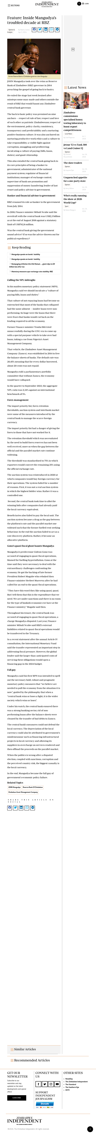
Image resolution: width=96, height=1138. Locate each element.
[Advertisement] (34, 930)
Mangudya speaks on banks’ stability (25, 254)
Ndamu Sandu (24, 30)
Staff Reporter (70, 138)
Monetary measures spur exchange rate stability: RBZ (32, 272)
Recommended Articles (32, 1060)
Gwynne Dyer (70, 170)
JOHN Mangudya (14, 787)
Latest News (77, 87)
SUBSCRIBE (16, 1098)
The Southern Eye (72, 1087)
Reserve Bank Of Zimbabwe (33, 787)
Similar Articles (25, 1049)
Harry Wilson (70, 188)
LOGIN (86, 4)
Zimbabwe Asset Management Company (23, 792)
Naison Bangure (71, 210)
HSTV (67, 1090)
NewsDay (69, 1079)
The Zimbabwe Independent (76, 1082)
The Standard (70, 1085)
